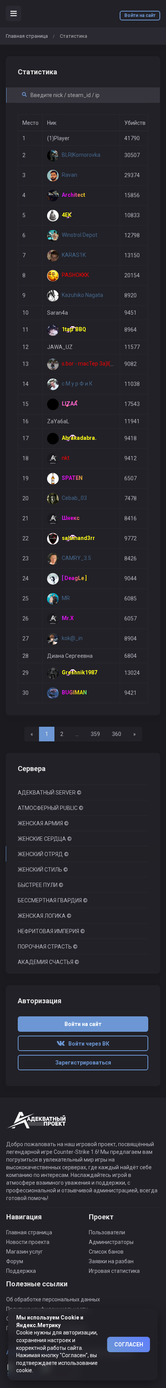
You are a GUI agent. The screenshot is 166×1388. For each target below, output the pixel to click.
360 (116, 734)
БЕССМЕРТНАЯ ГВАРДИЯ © (53, 900)
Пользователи (107, 1232)
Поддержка (21, 1271)
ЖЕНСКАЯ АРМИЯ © (43, 823)
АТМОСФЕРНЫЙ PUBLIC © (50, 808)
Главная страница (27, 36)
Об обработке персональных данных (53, 1299)
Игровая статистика (114, 1271)
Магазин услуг (24, 1252)
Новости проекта (27, 1242)
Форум (14, 1261)
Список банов (106, 1252)
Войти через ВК (87, 1044)
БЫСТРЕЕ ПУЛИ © (40, 885)
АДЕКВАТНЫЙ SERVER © (49, 793)
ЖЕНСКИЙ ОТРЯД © (43, 854)
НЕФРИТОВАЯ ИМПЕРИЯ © (51, 931)
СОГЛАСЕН (128, 1344)
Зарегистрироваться (83, 1062)
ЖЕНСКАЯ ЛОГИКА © (44, 916)
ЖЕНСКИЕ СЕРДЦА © (45, 839)
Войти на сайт (140, 15)
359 (95, 734)
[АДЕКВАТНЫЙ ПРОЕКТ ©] (37, 1124)
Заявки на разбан (111, 1261)
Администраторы (111, 1242)
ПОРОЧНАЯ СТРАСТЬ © (48, 947)
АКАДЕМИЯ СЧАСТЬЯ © (48, 962)
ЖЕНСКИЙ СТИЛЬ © (43, 870)
